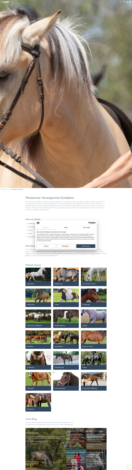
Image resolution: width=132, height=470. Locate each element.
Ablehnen (46, 246)
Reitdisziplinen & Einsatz (34, 236)
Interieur (30, 233)
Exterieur (30, 230)
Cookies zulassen (86, 246)
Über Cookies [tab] (86, 227)
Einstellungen (65, 246)
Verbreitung (31, 227)
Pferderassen (7, 189)
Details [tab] (66, 227)
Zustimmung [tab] (45, 227)
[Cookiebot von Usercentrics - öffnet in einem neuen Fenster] (89, 223)
